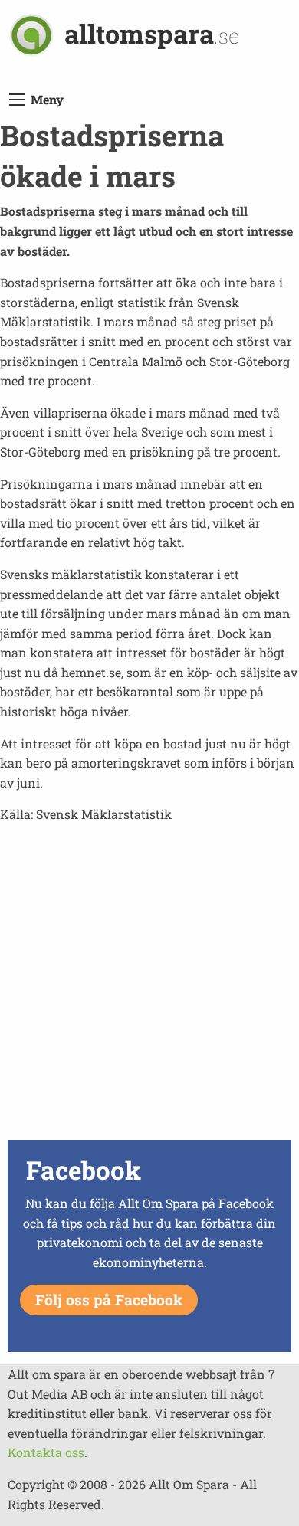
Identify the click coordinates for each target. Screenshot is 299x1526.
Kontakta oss (46, 1452)
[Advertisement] (149, 986)
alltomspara (151, 33)
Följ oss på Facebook (108, 1299)
